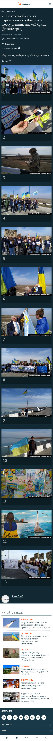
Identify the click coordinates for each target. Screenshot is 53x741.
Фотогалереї (8, 11)
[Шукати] (46, 738)
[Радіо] (6, 738)
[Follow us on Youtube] (15, 717)
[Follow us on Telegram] (21, 717)
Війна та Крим (27, 620)
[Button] (8, 44)
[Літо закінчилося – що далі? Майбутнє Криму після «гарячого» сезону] (11, 683)
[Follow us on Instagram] (26, 717)
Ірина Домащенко (9, 39)
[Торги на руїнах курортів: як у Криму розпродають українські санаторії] (11, 669)
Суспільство (26, 633)
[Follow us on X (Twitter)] (9, 717)
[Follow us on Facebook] (3, 717)
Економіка (25, 666)
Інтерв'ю (24, 650)
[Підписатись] (43, 717)
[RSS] (32, 717)
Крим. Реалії (23, 39)
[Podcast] (38, 717)
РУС (36, 738)
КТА (26, 738)
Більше (5, 61)
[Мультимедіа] (16, 738)
